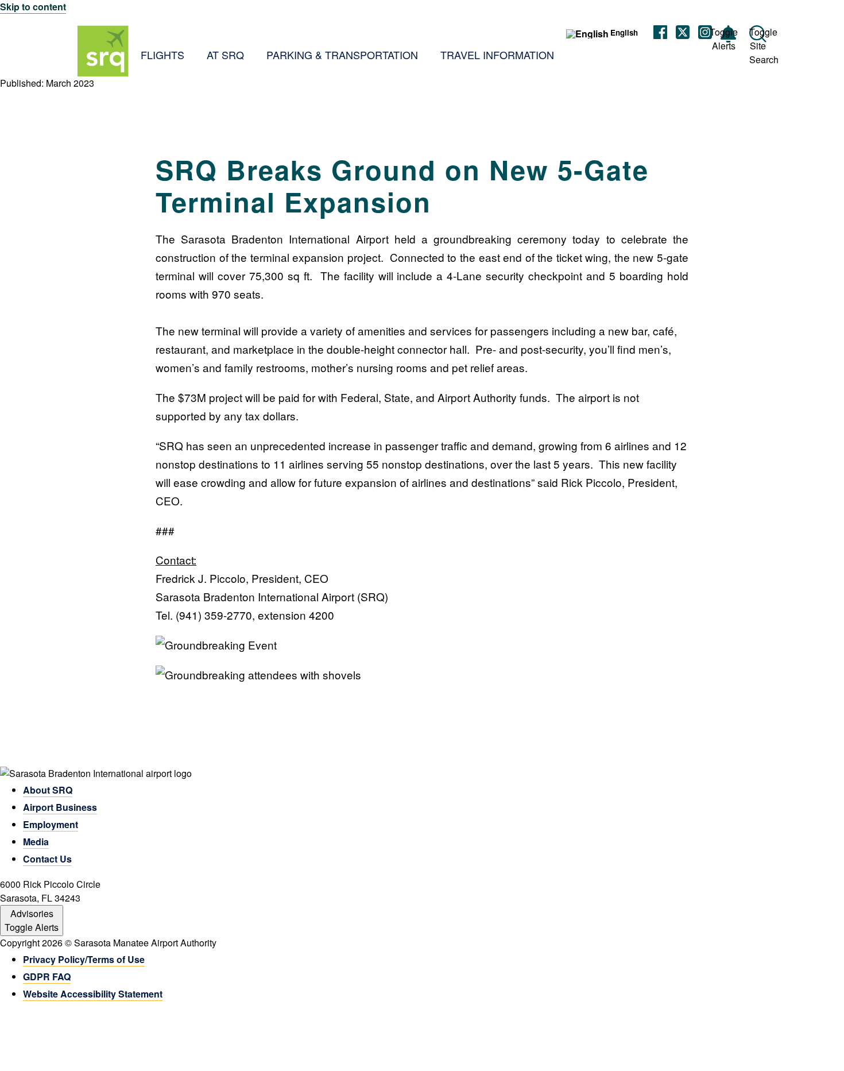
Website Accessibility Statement (92, 993)
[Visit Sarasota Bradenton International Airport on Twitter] (683, 33)
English (624, 32)
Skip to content (33, 6)
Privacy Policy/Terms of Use (84, 959)
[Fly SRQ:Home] (103, 51)
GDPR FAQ (47, 976)
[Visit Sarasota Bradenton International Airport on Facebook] (660, 33)
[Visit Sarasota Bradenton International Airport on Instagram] (705, 33)
